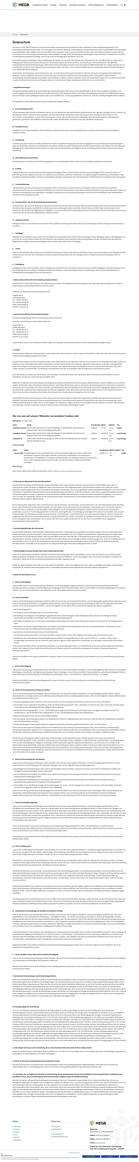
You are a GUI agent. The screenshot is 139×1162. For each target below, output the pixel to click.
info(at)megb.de (100, 1143)
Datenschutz (57, 1129)
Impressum (56, 1126)
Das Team (17, 1126)
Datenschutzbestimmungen (74, 1152)
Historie (16, 1129)
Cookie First (111, 429)
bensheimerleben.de (60, 1137)
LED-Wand (17, 1140)
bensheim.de (57, 1134)
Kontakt (16, 1137)
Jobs (15, 1134)
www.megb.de (23, 307)
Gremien (17, 1132)
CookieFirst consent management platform (67, 471)
